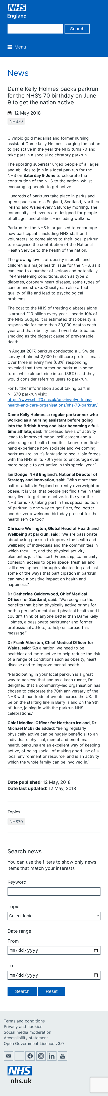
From (13, 941)
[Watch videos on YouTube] (62, 1059)
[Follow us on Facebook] (30, 1059)
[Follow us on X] (19, 1059)
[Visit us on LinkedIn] (52, 1059)
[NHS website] (20, 1081)
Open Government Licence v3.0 (34, 1043)
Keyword (17, 882)
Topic (13, 906)
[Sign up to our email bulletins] (8, 1059)
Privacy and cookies (23, 1026)
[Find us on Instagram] (41, 1059)
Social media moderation (27, 1032)
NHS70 (16, 121)
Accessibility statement (26, 1037)
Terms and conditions (24, 1020)
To (10, 965)
